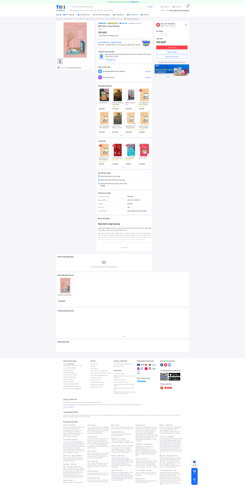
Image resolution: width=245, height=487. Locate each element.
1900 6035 (71, 407)
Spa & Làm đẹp (147, 462)
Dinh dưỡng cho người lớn (73, 433)
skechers (119, 415)
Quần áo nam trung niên (97, 446)
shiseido (65, 416)
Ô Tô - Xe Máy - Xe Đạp (143, 470)
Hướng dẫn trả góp (68, 381)
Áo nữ (88, 427)
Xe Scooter (150, 474)
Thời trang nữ (91, 425)
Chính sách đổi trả (68, 379)
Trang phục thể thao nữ (166, 438)
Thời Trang (150, 427)
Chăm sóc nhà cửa (73, 452)
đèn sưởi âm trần (167, 483)
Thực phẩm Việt (77, 443)
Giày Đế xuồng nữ (98, 458)
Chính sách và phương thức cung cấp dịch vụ (124, 385)
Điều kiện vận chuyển (96, 387)
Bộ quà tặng (119, 480)
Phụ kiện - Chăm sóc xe (142, 472)
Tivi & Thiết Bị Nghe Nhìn (145, 438)
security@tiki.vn (76, 388)
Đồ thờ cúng (117, 465)
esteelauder (75, 415)
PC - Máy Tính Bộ (119, 452)
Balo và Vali (115, 425)
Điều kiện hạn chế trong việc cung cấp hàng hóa (124, 376)
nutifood (134, 415)
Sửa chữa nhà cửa (119, 459)
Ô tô (145, 474)
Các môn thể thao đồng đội (170, 446)
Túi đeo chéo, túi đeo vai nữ (95, 473)
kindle (139, 415)
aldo (124, 415)
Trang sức (114, 441)
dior (70, 415)
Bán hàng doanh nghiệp (97, 384)
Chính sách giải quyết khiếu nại (98, 375)
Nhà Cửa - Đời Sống (118, 456)
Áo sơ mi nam (98, 440)
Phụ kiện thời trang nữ (117, 434)
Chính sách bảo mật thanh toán (99, 371)
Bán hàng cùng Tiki (119, 366)
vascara (65, 415)
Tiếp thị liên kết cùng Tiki (97, 382)
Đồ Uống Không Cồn (121, 478)
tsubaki (88, 416)
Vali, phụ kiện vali (128, 428)
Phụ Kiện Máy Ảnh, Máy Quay (168, 458)
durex (101, 415)
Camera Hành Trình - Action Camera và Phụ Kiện (170, 461)
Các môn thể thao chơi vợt (170, 447)
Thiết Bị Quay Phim (169, 465)
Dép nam (95, 464)
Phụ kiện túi (104, 474)
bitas (177, 415)
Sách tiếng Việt (140, 481)
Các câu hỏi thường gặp (69, 368)
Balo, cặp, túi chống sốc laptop (122, 427)
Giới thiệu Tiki (94, 364)
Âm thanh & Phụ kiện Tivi (166, 427)
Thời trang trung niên (96, 433)
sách (105, 10)
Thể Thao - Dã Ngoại (167, 436)
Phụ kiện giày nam (96, 466)
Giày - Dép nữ (92, 451)
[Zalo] (169, 364)
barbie (88, 415)
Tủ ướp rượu (177, 433)
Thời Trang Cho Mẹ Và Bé (70, 427)
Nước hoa (69, 475)
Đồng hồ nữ (121, 441)
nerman (144, 415)
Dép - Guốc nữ (99, 453)
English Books (145, 482)
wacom (149, 415)
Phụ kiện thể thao (170, 441)
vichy (80, 416)
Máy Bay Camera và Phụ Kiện (170, 466)
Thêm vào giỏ (172, 52)
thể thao (110, 10)
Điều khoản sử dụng (95, 378)
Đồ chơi (80, 427)
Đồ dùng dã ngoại (171, 440)
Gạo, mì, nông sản (72, 446)
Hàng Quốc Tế (140, 425)
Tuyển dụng (93, 368)
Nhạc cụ (124, 465)
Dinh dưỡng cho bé (71, 431)
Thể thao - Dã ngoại (143, 430)
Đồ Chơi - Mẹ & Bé (69, 425)
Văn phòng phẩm (149, 481)
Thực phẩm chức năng (72, 468)
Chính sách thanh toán (120, 379)
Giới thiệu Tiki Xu (95, 380)
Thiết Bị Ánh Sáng (170, 459)
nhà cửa (100, 10)
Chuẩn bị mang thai (72, 436)
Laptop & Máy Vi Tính (148, 436)
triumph (129, 415)
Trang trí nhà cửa (116, 458)
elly (112, 415)
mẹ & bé (86, 10)
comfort (173, 415)
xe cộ (81, 10)
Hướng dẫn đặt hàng (68, 372)
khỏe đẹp (93, 10)
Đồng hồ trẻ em (129, 442)
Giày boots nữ (94, 456)
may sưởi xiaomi (168, 477)
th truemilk (82, 415)
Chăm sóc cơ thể (71, 469)
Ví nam (89, 480)
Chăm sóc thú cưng (116, 472)
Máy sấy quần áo (168, 433)
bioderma (107, 415)
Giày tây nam (99, 463)
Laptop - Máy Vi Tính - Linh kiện (122, 446)
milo (115, 415)
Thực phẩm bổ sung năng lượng (171, 450)
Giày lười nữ (101, 456)
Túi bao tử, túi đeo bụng (102, 481)
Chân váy (99, 430)
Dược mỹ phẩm (78, 477)
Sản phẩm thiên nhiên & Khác (73, 471)
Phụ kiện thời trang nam (121, 434)
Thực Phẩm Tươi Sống (70, 439)
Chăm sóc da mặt (68, 466)
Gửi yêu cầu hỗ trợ (68, 370)
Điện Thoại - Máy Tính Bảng (72, 456)
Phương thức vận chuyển (70, 374)
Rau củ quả (69, 443)
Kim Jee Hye (137, 23)
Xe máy (141, 474)
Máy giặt (165, 430)
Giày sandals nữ (96, 454)
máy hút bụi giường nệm (170, 479)
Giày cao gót (90, 453)
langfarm (71, 416)
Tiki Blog (92, 366)
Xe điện (152, 472)
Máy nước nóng (170, 431)
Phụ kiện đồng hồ (119, 442)
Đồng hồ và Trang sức (118, 439)
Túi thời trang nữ (92, 471)
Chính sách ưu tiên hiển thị (121, 382)
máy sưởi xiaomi (172, 478)
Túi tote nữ (97, 474)
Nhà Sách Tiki (140, 479)
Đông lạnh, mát (75, 445)
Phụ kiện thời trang (117, 432)
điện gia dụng (74, 10)
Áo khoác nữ (100, 428)
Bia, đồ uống (69, 448)
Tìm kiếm (150, 7)
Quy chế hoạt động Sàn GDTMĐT (123, 364)
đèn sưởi (168, 472)
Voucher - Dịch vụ (141, 459)
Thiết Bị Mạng (121, 451)
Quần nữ (99, 427)
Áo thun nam (90, 438)
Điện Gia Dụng (68, 480)
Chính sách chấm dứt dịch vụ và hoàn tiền (124, 388)
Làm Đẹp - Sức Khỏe (70, 464)
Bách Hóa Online (117, 470)
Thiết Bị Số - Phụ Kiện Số (144, 444)
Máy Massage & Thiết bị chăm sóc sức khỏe (74, 470)
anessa (154, 415)
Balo (112, 427)
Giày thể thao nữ (173, 449)
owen (92, 415)
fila (84, 416)
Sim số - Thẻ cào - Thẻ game (149, 467)
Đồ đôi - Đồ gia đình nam (99, 443)
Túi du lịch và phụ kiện (121, 427)
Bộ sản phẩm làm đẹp (73, 476)
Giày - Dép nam (92, 461)
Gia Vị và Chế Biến (120, 475)
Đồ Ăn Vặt (117, 477)
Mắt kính (126, 434)
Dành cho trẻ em (71, 449)
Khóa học (150, 461)
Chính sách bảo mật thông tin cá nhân (100, 373)
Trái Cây (65, 441)
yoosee (159, 415)
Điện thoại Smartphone (69, 458)
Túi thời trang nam (93, 478)
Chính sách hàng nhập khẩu (70, 384)
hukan (76, 416)
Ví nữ (105, 473)
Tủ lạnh (165, 428)
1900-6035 (71, 364)
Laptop (127, 452)
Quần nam (98, 438)
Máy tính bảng (71, 461)
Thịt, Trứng (72, 441)
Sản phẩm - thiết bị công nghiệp (146, 437)
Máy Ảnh (174, 467)
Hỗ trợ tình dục (77, 475)
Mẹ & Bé (146, 433)
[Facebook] (161, 364)
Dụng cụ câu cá (167, 445)
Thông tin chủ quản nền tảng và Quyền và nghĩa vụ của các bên (124, 392)
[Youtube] (165, 364)
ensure (97, 415)
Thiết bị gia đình (78, 482)
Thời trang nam (92, 436)
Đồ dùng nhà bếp (68, 482)
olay (164, 415)
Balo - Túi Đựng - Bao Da (170, 462)
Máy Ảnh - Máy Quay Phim (168, 456)
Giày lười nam (91, 463)
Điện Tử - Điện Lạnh (166, 425)
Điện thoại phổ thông (72, 459)
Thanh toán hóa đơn (141, 461)
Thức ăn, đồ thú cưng (72, 451)
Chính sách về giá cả (119, 373)
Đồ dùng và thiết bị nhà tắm (122, 462)
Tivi (164, 431)
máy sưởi (162, 472)
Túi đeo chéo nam (97, 480)
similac (168, 415)
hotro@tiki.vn (77, 386)
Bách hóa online (143, 435)
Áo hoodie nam (95, 441)
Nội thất (119, 461)
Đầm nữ (93, 427)
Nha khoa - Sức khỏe (145, 465)
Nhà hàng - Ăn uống (144, 464)
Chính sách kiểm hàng (69, 377)
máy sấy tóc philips (171, 474)
